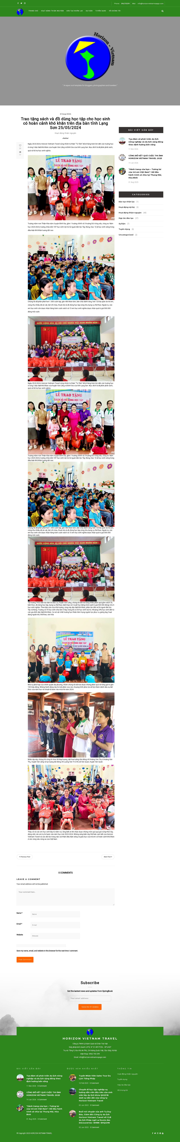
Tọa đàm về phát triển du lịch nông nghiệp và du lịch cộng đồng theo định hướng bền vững (146, 142)
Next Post (107, 857)
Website (20, 935)
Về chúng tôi (115, 11)
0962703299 (125, 4)
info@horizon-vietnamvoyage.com (150, 4)
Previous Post (25, 857)
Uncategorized (126, 235)
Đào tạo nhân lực (75, 11)
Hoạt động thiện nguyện (52, 11)
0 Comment (42, 1086)
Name (19, 913)
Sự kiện (89, 11)
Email (19, 924)
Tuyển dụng (100, 11)
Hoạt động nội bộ (127, 207)
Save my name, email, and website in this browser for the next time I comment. (47, 951)
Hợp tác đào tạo (126, 218)
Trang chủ (33, 11)
